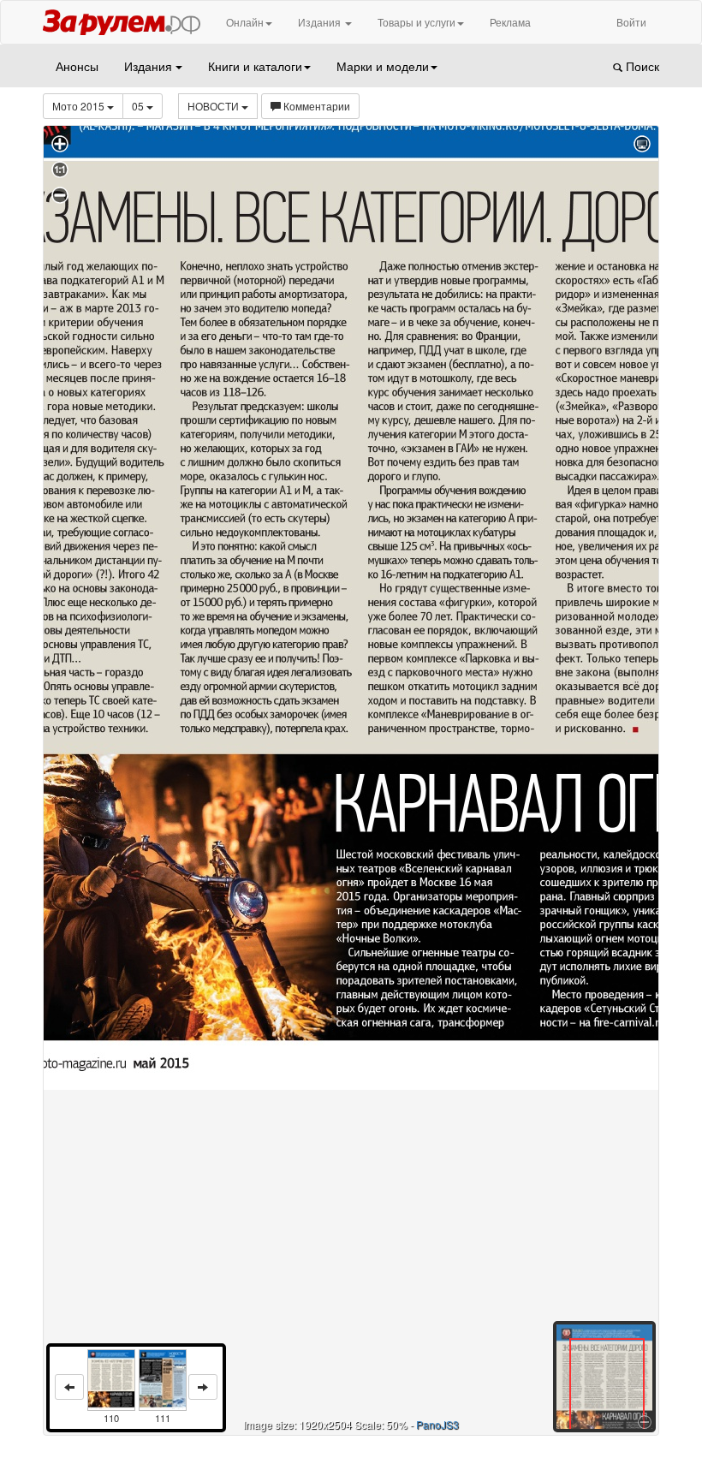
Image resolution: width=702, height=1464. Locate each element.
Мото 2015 (79, 105)
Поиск (640, 65)
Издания (320, 22)
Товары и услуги (416, 22)
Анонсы (77, 65)
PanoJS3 (437, 1424)
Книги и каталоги (255, 65)
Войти (631, 22)
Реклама (510, 22)
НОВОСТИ (214, 105)
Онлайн (245, 22)
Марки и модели (382, 65)
